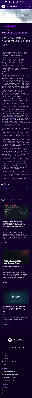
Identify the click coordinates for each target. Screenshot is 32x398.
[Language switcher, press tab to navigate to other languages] (25, 2)
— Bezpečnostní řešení (8, 377)
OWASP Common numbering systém (15, 117)
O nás (4, 353)
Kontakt (4, 387)
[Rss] (13, 1)
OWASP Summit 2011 (17, 53)
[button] (29, 6)
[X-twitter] (17, 1)
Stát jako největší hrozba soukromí (13, 266)
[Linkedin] (9, 1)
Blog (3, 390)
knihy (17, 161)
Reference (5, 384)
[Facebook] (5, 1)
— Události (5, 364)
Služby (4, 369)
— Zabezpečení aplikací (8, 371)
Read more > (5, 242)
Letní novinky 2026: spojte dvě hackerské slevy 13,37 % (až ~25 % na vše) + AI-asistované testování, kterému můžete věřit (15, 309)
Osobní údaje (6, 393)
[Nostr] (20, 1)
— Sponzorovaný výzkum (9, 361)
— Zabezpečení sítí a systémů (10, 374)
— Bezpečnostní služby (8, 380)
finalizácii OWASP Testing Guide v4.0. (14, 105)
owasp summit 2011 (8, 32)
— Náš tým (5, 356)
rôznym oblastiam (11, 100)
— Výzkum (5, 358)
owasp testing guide (21, 32)
